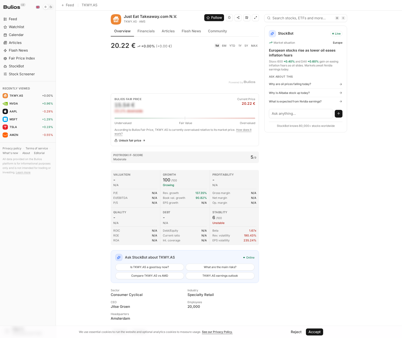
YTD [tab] (232, 45)
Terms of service (37, 148)
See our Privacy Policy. (217, 332)
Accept (314, 332)
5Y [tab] (246, 45)
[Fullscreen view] (255, 17)
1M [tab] (217, 45)
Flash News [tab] (191, 31)
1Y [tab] (239, 45)
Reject (296, 332)
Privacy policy (12, 148)
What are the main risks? (220, 267)
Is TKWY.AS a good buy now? (149, 267)
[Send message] (339, 114)
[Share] (237, 17)
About (26, 153)
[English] (38, 7)
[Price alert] (229, 17)
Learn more (23, 172)
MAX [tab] (254, 45)
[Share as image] (246, 17)
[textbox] (301, 113)
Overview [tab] (122, 31)
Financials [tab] (146, 31)
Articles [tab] (168, 31)
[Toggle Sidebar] (55, 169)
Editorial (39, 153)
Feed (70, 5)
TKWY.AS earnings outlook (220, 275)
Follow (216, 17)
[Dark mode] (48, 7)
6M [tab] (224, 45)
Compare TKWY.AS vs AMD (149, 275)
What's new (10, 153)
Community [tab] (217, 31)
